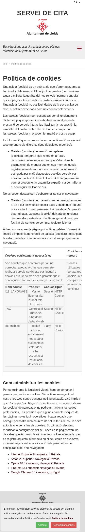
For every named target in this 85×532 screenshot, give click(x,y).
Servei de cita (42, 13)
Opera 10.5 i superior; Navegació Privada (37, 463)
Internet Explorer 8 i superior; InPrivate (35, 454)
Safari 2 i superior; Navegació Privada (35, 459)
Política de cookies (62, 518)
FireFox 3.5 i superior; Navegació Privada (37, 467)
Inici (5, 64)
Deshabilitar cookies (64, 525)
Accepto (42, 525)
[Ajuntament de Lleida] (42, 28)
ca (75, 2)
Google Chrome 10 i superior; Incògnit (35, 472)
